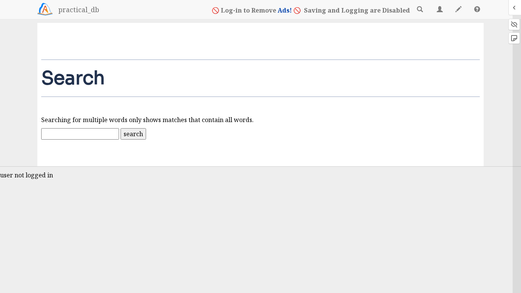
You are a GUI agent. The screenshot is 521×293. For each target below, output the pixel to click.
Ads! (285, 10)
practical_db (78, 9)
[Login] (45, 9)
